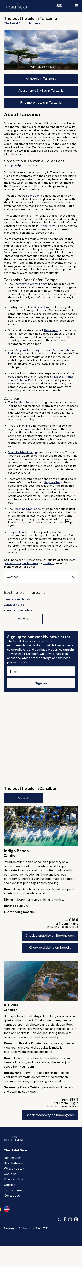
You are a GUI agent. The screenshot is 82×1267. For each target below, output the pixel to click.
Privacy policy (13, 1179)
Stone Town (47, 226)
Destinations (12, 1158)
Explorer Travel (46, 67)
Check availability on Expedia (50, 947)
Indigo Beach (16, 850)
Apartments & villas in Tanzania (41, 90)
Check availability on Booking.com (50, 935)
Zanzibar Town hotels (18, 610)
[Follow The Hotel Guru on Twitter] (60, 1219)
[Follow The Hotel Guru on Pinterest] (76, 1219)
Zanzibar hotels (14, 604)
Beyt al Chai (52, 482)
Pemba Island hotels (17, 599)
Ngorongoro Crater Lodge (30, 284)
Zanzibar (33, 195)
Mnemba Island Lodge (22, 452)
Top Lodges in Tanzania (23, 165)
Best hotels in (13, 1163)
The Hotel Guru (15, 1150)
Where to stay (14, 1169)
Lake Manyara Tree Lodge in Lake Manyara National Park (41, 351)
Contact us (12, 1196)
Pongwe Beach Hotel (21, 532)
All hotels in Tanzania (41, 78)
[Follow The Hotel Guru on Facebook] (65, 1219)
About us (10, 1174)
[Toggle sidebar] (76, 5)
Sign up (41, 683)
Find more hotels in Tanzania (41, 102)
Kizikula (11, 1005)
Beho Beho (51, 330)
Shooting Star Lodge (27, 509)
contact (48, 563)
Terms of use (13, 1190)
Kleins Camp (42, 307)
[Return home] (16, 6)
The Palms (24, 429)
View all (23, 798)
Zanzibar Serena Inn (26, 402)
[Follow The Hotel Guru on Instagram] (70, 1219)
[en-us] (6, 1209)
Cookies (9, 1185)
